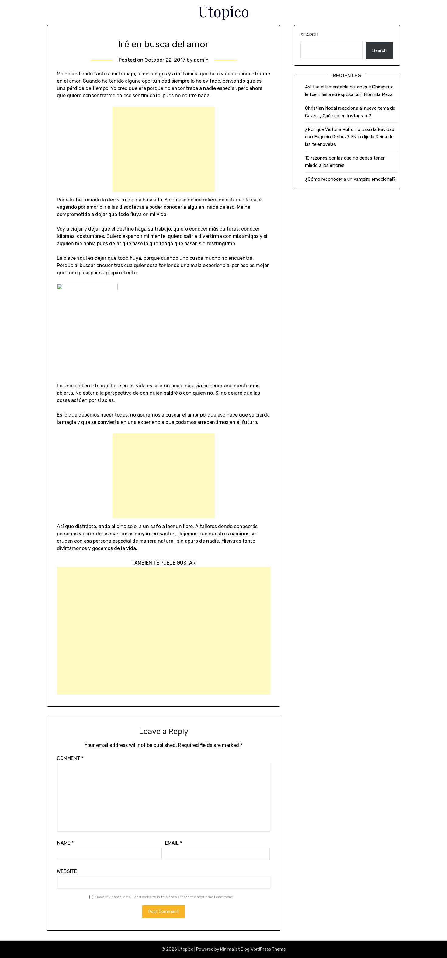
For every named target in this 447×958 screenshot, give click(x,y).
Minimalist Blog (234, 949)
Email (173, 843)
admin (201, 60)
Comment (70, 758)
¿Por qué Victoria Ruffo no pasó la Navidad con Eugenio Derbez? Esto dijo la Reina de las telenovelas (349, 137)
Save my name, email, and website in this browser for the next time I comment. (164, 897)
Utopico (223, 11)
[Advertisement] (164, 149)
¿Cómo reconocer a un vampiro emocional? (350, 179)
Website (67, 871)
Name (65, 843)
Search (309, 35)
